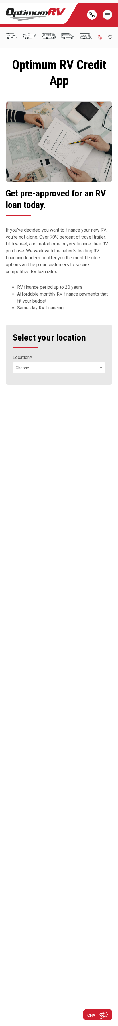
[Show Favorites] (110, 37)
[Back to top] (11, 1014)
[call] (91, 14)
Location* (22, 357)
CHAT (92, 1015)
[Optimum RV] (36, 15)
